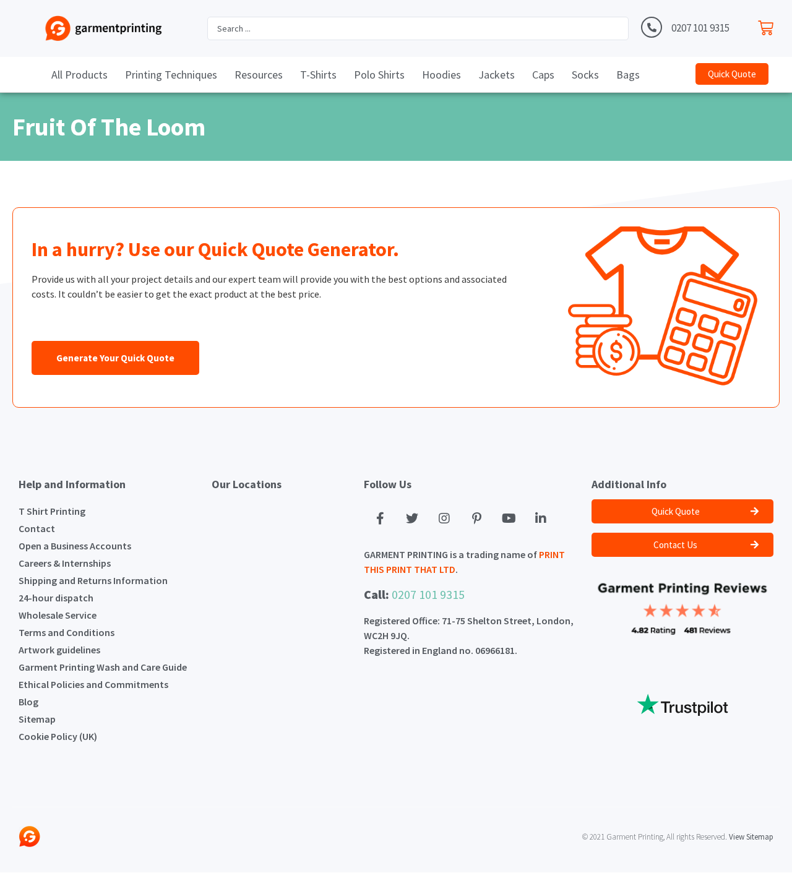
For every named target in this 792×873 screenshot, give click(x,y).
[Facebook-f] (380, 518)
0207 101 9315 (700, 28)
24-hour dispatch (56, 597)
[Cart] (769, 25)
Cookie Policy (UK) (58, 736)
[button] (731, 74)
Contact (37, 528)
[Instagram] (444, 518)
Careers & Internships (65, 563)
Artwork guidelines (59, 649)
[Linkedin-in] (541, 518)
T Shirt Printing (52, 511)
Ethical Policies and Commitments (93, 684)
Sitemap (37, 719)
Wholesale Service (58, 615)
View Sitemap (751, 837)
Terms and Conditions (66, 632)
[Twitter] (412, 518)
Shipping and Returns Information (93, 580)
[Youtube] (509, 518)
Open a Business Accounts (75, 546)
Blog (28, 701)
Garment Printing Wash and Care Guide (103, 667)
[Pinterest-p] (476, 518)
